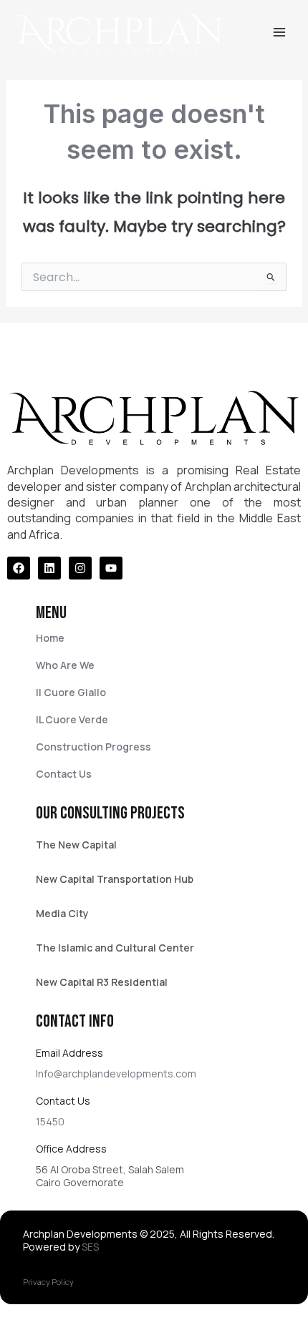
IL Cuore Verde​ (72, 719)
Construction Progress (93, 746)
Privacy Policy (48, 1281)
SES (90, 1246)
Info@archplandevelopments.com (116, 1073)
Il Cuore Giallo (71, 692)
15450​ (50, 1121)
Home (50, 638)
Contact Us (64, 774)
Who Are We (65, 665)
